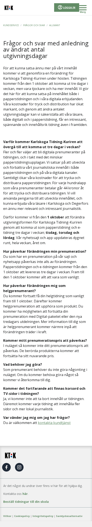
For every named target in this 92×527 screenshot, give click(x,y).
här (25, 494)
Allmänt (54, 25)
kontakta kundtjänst (54, 422)
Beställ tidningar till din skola (26, 502)
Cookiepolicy (22, 516)
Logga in (69, 7)
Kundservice (11, 25)
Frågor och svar (34, 25)
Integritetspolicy (43, 516)
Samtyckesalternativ (69, 516)
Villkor (7, 516)
